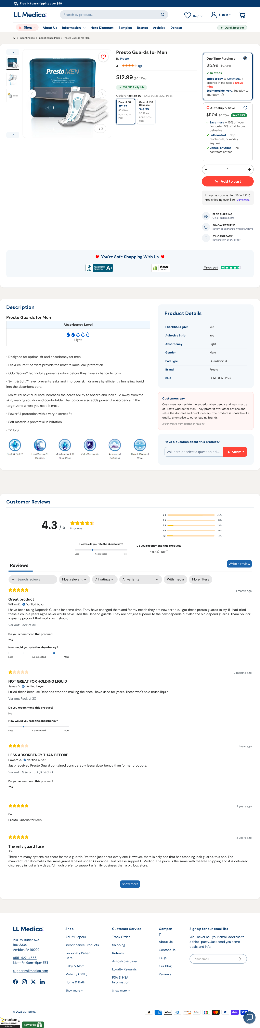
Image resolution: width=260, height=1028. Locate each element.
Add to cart (231, 181)
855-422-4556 (25, 958)
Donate (176, 28)
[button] (10, 1022)
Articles (159, 28)
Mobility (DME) (76, 974)
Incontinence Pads (49, 38)
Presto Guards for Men (77, 38)
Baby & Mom (74, 966)
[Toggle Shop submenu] (35, 27)
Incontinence (27, 38)
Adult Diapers (75, 937)
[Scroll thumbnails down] (12, 135)
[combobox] (114, 14)
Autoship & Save (124, 961)
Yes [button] (10, 640)
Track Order (121, 937)
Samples (125, 28)
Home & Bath (75, 982)
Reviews (165, 974)
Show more (130, 884)
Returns (118, 953)
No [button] (10, 713)
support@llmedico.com (30, 971)
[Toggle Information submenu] (84, 27)
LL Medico (29, 1011)
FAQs (163, 958)
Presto (124, 58)
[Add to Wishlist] (103, 57)
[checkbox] (175, 579)
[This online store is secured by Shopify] (160, 268)
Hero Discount (102, 28)
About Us (50, 28)
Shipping (118, 945)
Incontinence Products (82, 945)
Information (71, 28)
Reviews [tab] (20, 565)
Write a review (239, 564)
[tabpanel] (130, 733)
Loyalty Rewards (124, 969)
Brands (142, 28)
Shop (28, 27)
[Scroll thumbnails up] (12, 52)
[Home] (14, 37)
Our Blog (165, 966)
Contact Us (167, 950)
